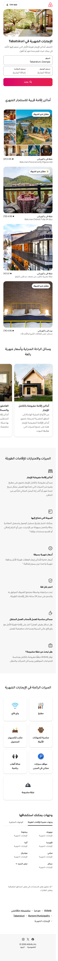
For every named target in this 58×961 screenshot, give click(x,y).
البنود (22, 947)
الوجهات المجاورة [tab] (16, 822)
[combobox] (28, 62)
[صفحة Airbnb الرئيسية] (50, 4)
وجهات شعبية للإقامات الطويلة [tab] (40, 822)
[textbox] (40, 72)
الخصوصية (31, 947)
